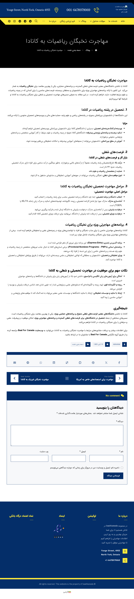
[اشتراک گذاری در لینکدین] (54, 362)
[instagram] (14, 21)
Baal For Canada (26, 330)
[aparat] (9, 21)
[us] (25, 21)
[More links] (43, 21)
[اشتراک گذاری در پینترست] (93, 362)
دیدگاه (119, 421)
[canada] (30, 21)
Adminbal (116, 344)
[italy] (19, 21)
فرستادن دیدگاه (113, 475)
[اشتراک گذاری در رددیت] (80, 362)
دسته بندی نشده (77, 344)
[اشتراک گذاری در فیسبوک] (119, 362)
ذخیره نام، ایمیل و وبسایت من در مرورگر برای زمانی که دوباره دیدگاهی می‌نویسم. (84, 467)
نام (121, 451)
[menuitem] (67, 592)
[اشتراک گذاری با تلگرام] (28, 362)
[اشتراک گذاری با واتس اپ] (41, 362)
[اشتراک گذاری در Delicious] (67, 362)
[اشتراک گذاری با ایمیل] (15, 362)
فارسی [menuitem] (66, 592)
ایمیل (83, 451)
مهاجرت (122, 80)
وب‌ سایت (44, 451)
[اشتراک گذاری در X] (106, 362)
